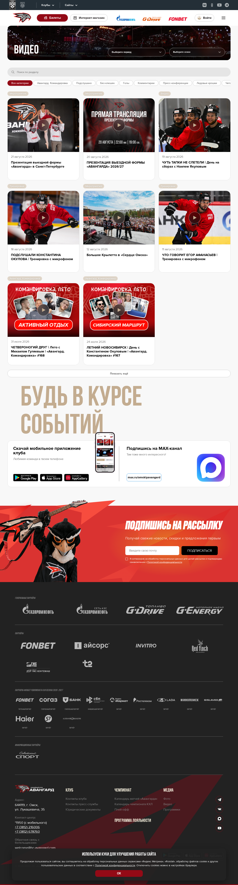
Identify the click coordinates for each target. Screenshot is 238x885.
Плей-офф (122, 809)
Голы (126, 83)
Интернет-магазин (91, 18)
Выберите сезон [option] (181, 52)
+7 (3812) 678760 (27, 831)
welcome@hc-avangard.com (35, 847)
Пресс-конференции (175, 83)
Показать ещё (119, 373)
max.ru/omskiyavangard (144, 477)
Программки (171, 809)
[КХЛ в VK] (204, 5)
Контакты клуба (76, 799)
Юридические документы (83, 809)
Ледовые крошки (207, 83)
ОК (119, 873)
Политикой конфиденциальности (164, 562)
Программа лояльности (133, 821)
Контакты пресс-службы (82, 804)
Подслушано (84, 83)
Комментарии (146, 83)
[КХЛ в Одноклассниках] (212, 5)
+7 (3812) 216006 (27, 827)
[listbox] (197, 52)
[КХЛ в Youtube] (219, 5)
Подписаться (199, 551)
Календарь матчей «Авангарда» (136, 799)
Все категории (20, 83)
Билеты (55, 17)
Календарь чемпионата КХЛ (133, 804)
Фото (166, 799)
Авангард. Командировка (52, 83)
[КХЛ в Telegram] (227, 5)
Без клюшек (107, 83)
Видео (167, 804)
